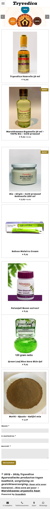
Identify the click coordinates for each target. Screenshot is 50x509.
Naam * (5, 426)
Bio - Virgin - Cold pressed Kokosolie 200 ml (25, 195)
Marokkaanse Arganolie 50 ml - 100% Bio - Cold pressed (25, 133)
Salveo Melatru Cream (25, 251)
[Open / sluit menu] (3, 3)
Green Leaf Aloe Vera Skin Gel (25, 362)
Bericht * (6, 446)
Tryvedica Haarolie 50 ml (25, 76)
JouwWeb (20, 494)
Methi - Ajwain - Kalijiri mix (25, 417)
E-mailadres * (8, 436)
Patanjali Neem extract (25, 308)
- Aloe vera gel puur (25, 487)
